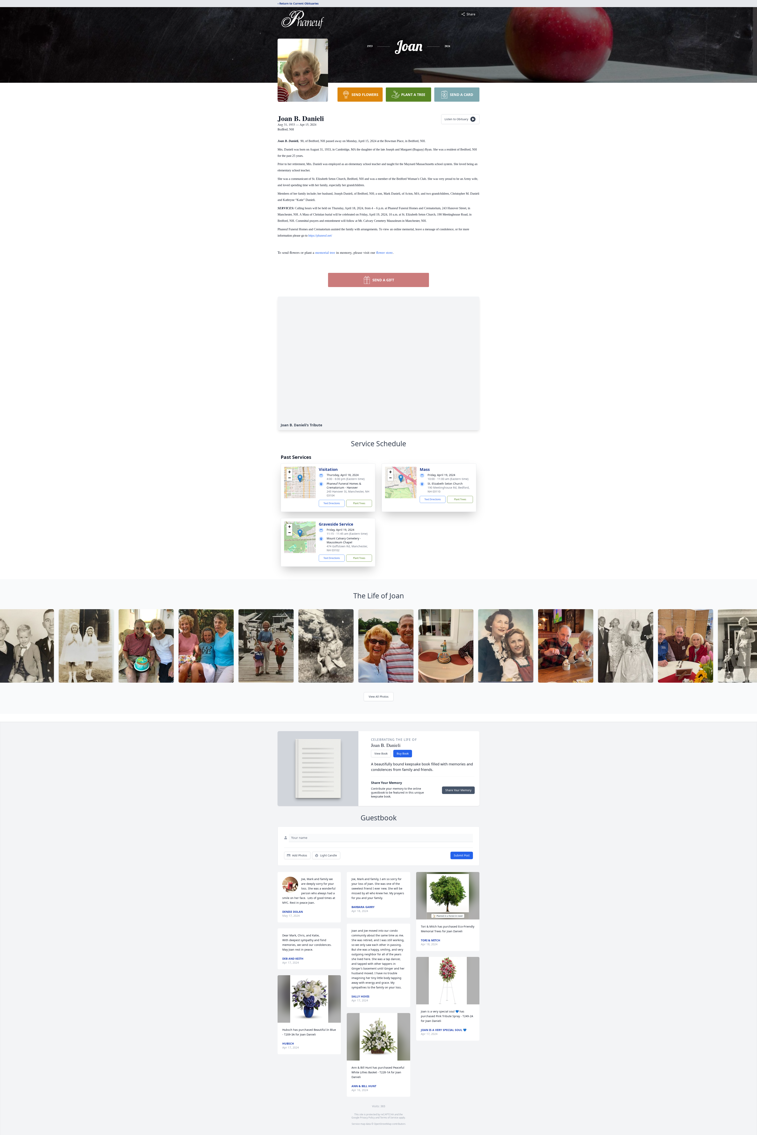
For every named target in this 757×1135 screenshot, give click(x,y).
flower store (384, 252)
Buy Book (403, 753)
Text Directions (331, 503)
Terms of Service (389, 1117)
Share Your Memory (458, 790)
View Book (381, 753)
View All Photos (379, 696)
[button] (299, 478)
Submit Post (462, 855)
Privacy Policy (367, 1117)
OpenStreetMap (383, 1124)
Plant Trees (359, 503)
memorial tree (325, 252)
